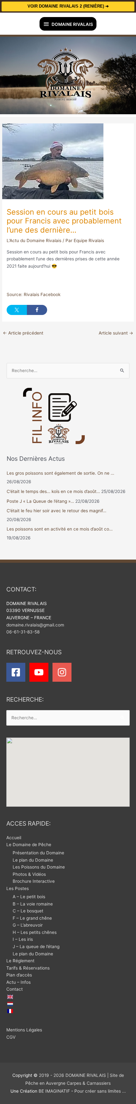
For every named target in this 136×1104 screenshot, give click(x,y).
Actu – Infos (18, 982)
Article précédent (23, 332)
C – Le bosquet (28, 910)
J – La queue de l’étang (36, 946)
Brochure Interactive (34, 881)
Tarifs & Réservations (28, 967)
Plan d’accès (19, 974)
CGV (10, 1037)
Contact (14, 989)
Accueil (13, 837)
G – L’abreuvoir (28, 925)
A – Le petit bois (29, 896)
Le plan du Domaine (33, 860)
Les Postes (17, 888)
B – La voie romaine (33, 903)
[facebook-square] (17, 672)
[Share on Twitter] (17, 310)
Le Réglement (20, 960)
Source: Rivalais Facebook (33, 294)
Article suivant (116, 332)
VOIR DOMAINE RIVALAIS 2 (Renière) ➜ (68, 6)
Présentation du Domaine (38, 852)
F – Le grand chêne (32, 918)
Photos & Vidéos (29, 874)
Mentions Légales (24, 1029)
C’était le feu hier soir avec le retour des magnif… (56, 510)
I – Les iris (23, 939)
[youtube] (40, 672)
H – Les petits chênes (35, 932)
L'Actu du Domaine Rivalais (34, 240)
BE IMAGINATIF (54, 1091)
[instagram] (63, 672)
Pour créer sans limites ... (99, 1091)
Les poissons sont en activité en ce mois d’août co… (60, 528)
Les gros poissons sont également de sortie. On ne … (60, 473)
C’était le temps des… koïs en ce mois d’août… (53, 491)
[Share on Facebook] (37, 310)
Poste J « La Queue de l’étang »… (40, 501)
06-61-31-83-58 (23, 631)
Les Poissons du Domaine (39, 867)
